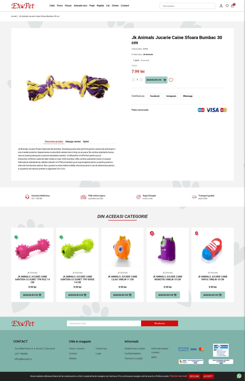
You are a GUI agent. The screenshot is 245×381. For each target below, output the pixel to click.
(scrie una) (145, 60)
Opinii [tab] (86, 141)
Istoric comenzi (77, 348)
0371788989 (21, 353)
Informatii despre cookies (159, 350)
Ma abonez (160, 323)
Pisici (60, 5)
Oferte (115, 5)
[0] (227, 6)
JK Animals (148, 54)
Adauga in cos (154, 80)
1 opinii (141, 60)
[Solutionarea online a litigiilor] (221, 361)
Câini (52, 5)
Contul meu (101, 348)
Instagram (171, 96)
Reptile (100, 5)
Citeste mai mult (178, 376)
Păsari (68, 5)
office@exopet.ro (23, 359)
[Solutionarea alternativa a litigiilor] (191, 361)
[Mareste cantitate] (141, 79)
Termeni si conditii (133, 358)
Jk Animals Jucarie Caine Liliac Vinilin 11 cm (122, 278)
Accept (208, 376)
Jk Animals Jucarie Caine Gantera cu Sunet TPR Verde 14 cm (77, 279)
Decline (194, 376)
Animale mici (80, 5)
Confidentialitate (133, 353)
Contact (125, 5)
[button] (113, 37)
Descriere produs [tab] (54, 141)
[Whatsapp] (239, 376)
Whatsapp (187, 96)
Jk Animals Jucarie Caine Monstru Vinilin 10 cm (167, 278)
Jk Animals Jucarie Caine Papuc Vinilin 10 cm (212, 278)
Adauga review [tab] (73, 141)
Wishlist (72, 358)
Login (98, 353)
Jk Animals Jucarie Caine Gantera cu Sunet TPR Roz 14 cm (32, 279)
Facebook (155, 96)
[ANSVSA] (221, 350)
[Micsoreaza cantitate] (133, 79)
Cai (108, 5)
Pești (92, 5)
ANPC (154, 357)
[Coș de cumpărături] (232, 5)
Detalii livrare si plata (135, 348)
